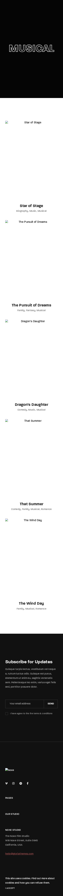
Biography (22, 211)
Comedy (22, 410)
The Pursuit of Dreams (31, 305)
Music (32, 211)
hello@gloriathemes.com (19, 854)
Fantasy (30, 310)
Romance (46, 509)
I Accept (10, 888)
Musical (42, 211)
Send (51, 703)
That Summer (31, 504)
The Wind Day (31, 604)
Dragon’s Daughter (31, 405)
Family (21, 310)
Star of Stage (31, 206)
